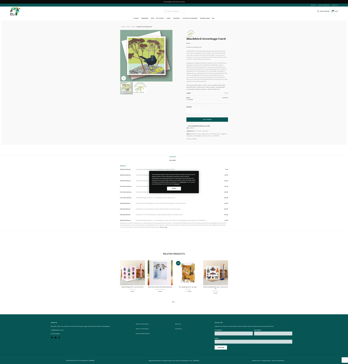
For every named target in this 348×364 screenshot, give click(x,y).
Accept (174, 188)
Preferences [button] (176, 184)
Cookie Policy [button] (183, 182)
